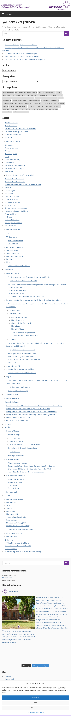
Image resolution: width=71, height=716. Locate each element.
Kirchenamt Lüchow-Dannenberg (18, 526)
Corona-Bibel (9, 163)
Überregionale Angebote (13, 223)
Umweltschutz (7, 112)
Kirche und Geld (12, 514)
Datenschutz (9, 171)
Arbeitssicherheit (20, 92)
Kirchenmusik (19, 103)
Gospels (60, 98)
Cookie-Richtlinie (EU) (12, 160)
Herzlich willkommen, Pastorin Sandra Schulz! (21, 45)
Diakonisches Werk (13, 459)
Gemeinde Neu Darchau (16, 293)
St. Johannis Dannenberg (36, 109)
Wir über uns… (11, 237)
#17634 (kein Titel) (11, 126)
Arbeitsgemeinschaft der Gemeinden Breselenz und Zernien (29, 277)
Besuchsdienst (15, 311)
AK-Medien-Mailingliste (13, 135)
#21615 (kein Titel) (11, 123)
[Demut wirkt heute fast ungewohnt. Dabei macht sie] (18, 646)
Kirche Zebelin (16, 326)
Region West (6, 109)
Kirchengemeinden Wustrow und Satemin (22, 354)
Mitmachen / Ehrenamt (14, 247)
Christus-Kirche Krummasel (46, 92)
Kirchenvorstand (38, 103)
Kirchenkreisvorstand (15, 241)
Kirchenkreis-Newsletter (14, 499)
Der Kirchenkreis (11, 226)
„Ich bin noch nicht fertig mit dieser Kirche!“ (20, 129)
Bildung (7, 151)
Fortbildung (43, 95)
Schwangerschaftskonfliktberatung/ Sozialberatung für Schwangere (32, 466)
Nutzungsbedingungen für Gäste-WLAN (20, 175)
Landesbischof (13, 106)
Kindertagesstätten (11, 395)
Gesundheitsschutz (41, 98)
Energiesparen (20, 95)
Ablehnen (35, 703)
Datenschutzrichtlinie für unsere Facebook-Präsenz (23, 185)
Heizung (14, 101)
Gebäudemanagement (16, 98)
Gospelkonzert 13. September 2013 (25, 336)
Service (7, 496)
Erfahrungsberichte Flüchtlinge (19, 266)
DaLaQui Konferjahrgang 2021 (15, 168)
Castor (34, 92)
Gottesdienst (7, 101)
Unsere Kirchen (15, 313)
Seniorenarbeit (11, 492)
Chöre (7, 157)
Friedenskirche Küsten (55, 95)
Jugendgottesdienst (34, 101)
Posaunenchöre (10, 214)
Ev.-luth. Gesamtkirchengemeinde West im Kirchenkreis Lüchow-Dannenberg (33, 300)
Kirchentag (28, 103)
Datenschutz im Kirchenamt (14, 179)
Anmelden (8, 676)
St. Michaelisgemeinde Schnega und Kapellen (24, 359)
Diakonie (8, 188)
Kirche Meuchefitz (8, 103)
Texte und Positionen (12, 220)
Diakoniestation (13, 485)
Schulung (14, 109)
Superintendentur (12, 253)
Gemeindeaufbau (29, 98)
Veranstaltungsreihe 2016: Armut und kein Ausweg (23, 552)
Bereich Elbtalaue (12, 273)
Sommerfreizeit (23, 109)
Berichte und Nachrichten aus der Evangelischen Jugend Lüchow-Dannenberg (34, 406)
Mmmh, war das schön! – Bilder (17, 420)
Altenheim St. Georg (15, 482)
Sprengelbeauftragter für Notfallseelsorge (25, 444)
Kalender (8, 424)
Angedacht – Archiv (13, 141)
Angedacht (8, 138)
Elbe (13, 95)
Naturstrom (23, 106)
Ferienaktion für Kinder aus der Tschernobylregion (26, 472)
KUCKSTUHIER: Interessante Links (18, 418)
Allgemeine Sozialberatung (17, 463)
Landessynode (13, 244)
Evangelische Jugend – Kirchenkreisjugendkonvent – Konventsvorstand (31, 412)
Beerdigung (10, 511)
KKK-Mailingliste (10, 205)
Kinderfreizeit (45, 101)
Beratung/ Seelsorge (13, 431)
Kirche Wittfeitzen (50, 103)
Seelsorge (8, 217)
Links (8, 262)
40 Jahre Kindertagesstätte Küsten (17, 543)
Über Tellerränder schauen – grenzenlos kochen (22, 57)
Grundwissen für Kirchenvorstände (20, 530)
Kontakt (37, 712)
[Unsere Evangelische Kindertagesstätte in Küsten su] (52, 612)
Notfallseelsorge (14, 435)
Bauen (29, 92)
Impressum (9, 194)
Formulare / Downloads (14, 533)
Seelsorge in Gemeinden (16, 456)
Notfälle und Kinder (17, 441)
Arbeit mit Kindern (8, 92)
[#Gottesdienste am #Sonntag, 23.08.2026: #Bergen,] (18, 612)
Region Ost (57, 106)
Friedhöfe (13, 339)
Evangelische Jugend (32, 95)
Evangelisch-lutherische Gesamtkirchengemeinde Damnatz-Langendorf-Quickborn (37, 285)
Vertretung (12, 362)
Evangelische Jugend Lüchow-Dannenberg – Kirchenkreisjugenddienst (31, 415)
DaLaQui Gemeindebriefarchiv (15, 165)
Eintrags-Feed (9, 679)
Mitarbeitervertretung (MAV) (16, 523)
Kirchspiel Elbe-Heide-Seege (18, 391)
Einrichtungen (10, 191)
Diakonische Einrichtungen (15, 476)
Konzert (5, 106)
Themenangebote (11, 549)
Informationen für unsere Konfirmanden (22, 373)
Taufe (8, 505)
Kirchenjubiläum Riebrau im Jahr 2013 (23, 281)
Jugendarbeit (22, 101)
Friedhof (5, 98)
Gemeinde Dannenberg (16, 288)
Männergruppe (7, 578)
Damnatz (58, 92)
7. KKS (10, 233)
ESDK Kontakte (15, 452)
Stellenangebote (12, 250)
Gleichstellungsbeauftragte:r (16, 517)
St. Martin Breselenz (52, 109)
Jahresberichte (15, 438)
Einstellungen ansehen (35, 708)
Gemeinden (9, 270)
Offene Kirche (32, 106)
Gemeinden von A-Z (13, 366)
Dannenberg (6, 95)
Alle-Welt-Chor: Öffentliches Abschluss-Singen (21, 54)
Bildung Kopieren (11, 154)
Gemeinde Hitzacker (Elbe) (17, 291)
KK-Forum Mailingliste (12, 202)
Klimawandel (61, 103)
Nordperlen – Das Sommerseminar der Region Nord (26, 296)
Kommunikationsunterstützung (16, 208)
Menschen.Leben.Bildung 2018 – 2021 (18, 546)
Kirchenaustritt (11, 536)
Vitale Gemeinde (24, 112)
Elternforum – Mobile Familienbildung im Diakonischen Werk (29, 469)
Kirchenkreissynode (11, 199)
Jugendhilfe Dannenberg (16, 479)
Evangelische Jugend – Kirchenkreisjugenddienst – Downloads (28, 409)
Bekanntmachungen (12, 148)
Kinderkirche (55, 101)
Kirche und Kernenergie (14, 256)
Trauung (9, 508)
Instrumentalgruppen (12, 196)
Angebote (8, 427)
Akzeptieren (35, 697)
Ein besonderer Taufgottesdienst (24, 333)
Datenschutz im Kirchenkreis (15, 182)
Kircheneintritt (11, 502)
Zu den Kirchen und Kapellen (20, 387)
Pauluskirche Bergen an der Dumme (21, 357)
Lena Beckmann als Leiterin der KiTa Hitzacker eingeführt (25, 60)
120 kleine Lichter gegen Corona (16, 132)
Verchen (15, 112)
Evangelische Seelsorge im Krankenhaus (22, 448)
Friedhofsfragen (12, 520)
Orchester (41, 106)
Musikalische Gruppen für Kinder (16, 211)
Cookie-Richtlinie (31, 712)
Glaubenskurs (52, 98)
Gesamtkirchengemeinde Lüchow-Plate (20, 369)
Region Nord (49, 106)
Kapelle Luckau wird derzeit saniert (22, 350)
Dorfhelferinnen (13, 488)
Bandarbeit (9, 145)
